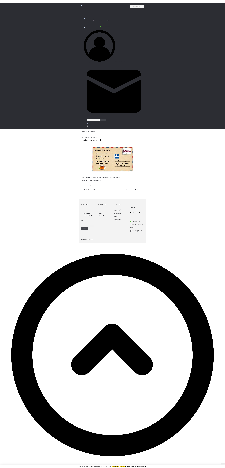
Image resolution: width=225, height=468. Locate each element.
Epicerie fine (101, 218)
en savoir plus (14, 0)
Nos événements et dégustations (94, 185)
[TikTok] (139, 212)
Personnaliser (130, 466)
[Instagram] (133, 212)
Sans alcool (101, 215)
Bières (100, 213)
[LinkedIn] (136, 212)
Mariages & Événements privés (99, 18)
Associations (86, 26)
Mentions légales (86, 213)
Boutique (102, 24)
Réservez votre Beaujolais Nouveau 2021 (134, 189)
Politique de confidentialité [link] (140, 466)
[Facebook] (131, 212)
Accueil (83, 131)
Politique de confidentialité (88, 215)
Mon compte (85, 211)
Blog (86, 131)
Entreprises (110, 18)
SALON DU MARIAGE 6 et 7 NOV (88, 189)
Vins (100, 208)
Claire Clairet (94, 137)
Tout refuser (123, 466)
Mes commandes (86, 208)
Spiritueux (101, 211)
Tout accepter (116, 466)
